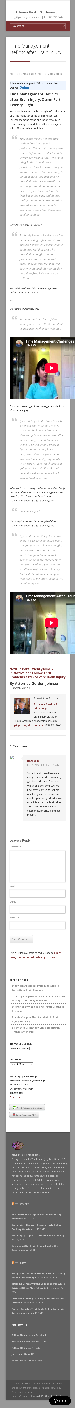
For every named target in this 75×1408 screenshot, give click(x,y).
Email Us (15, 1097)
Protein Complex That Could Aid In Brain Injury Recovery (35, 1019)
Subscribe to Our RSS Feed (27, 1360)
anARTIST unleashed (48, 1396)
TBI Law (20, 1263)
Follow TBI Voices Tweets (26, 1347)
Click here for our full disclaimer (31, 1192)
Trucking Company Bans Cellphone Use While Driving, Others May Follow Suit (38, 998)
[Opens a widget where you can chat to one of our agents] (60, 1401)
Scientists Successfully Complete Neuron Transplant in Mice (36, 1029)
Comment (15, 846)
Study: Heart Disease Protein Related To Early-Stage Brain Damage (35, 987)
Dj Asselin (33, 761)
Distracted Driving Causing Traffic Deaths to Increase (38, 1008)
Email (13, 901)
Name (13, 885)
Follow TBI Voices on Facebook (29, 1335)
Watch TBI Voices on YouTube (29, 1341)
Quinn (24, 87)
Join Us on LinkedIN (23, 1354)
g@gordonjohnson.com (28, 725)
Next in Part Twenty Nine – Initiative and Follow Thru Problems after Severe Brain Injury (37, 673)
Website (14, 917)
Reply (56, 764)
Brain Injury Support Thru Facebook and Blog (38, 1235)
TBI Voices (56, 73)
